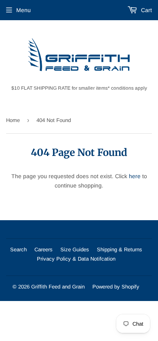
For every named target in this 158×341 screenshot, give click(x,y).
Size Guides (74, 249)
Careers (43, 249)
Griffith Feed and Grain (58, 287)
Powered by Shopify (115, 287)
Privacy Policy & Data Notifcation (76, 259)
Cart (145, 10)
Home (13, 120)
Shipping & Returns (119, 249)
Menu (23, 10)
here (135, 176)
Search (18, 249)
